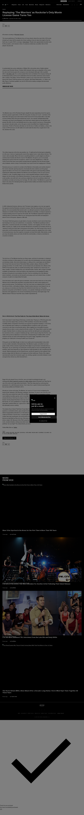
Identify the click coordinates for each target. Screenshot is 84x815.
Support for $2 (43, 413)
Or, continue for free (43, 420)
